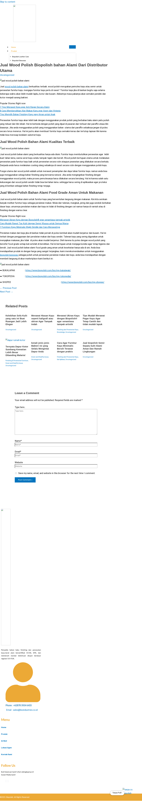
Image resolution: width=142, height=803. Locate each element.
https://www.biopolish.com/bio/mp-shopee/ (82, 282)
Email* (18, 451)
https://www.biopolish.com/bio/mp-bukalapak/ (48, 270)
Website (19, 462)
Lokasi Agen (6, 748)
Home (13, 47)
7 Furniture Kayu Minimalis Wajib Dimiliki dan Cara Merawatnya (30, 227)
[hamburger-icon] (72, 47)
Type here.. (20, 407)
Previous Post (8, 288)
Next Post (6, 291)
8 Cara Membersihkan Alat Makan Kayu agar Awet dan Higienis (30, 110)
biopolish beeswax (9, 255)
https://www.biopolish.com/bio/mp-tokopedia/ (48, 276)
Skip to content (7, 1)
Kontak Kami (6, 754)
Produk (14, 51)
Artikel (4, 741)
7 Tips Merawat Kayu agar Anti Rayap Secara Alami (24, 107)
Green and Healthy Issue (14, 363)
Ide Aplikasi (61, 359)
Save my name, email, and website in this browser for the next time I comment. (56, 473)
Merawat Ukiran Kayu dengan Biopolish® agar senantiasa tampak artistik (35, 219)
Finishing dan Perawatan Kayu (67, 329)
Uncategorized (7, 75)
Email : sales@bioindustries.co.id (22, 710)
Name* (18, 441)
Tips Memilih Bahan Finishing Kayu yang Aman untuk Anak (27, 114)
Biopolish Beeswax (19, 61)
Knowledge (61, 332)
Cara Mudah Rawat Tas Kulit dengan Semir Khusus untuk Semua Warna (34, 223)
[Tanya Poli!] (129, 794)
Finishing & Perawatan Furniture (17, 360)
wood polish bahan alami (16, 86)
